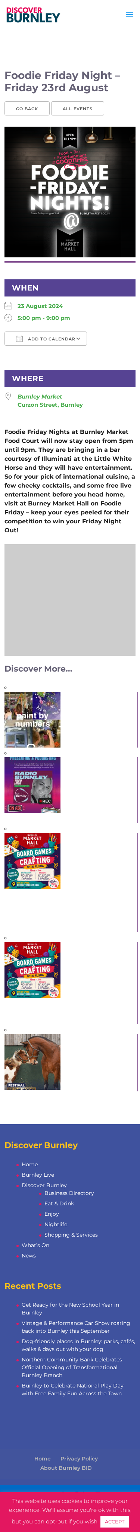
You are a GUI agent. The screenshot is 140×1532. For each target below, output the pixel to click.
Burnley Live (38, 1174)
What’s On (35, 1245)
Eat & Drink (59, 1203)
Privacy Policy (79, 1458)
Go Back (27, 108)
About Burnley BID (66, 1468)
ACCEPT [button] (114, 1522)
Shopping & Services (71, 1234)
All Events (78, 108)
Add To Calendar (51, 339)
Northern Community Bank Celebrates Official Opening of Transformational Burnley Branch (72, 1367)
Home (30, 1164)
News (29, 1255)
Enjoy (51, 1214)
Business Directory (69, 1193)
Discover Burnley (44, 1185)
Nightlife (55, 1224)
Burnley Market (40, 396)
